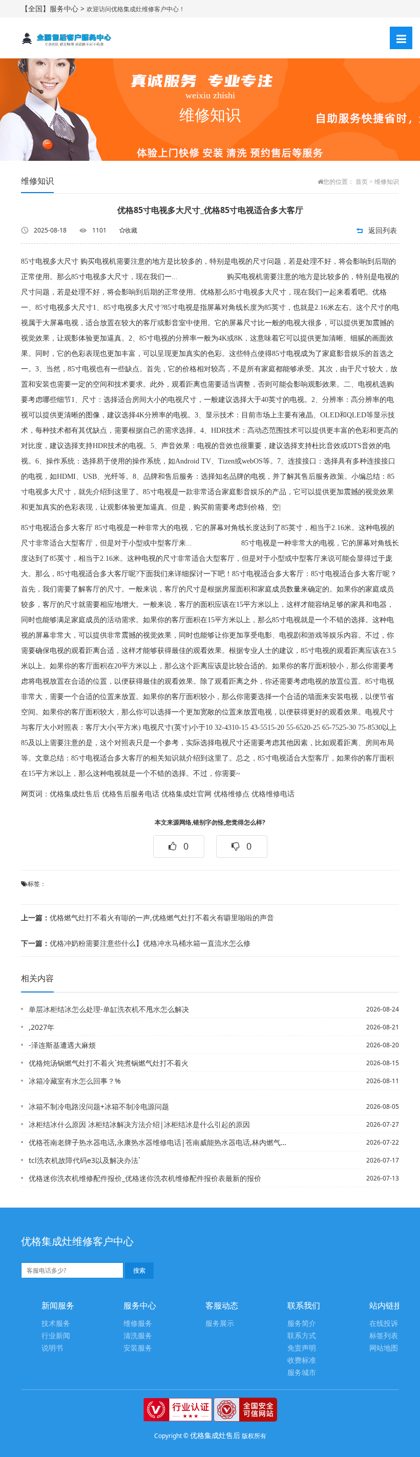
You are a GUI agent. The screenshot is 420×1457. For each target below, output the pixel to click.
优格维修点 (231, 794)
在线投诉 (383, 1323)
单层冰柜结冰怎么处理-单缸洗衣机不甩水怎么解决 (109, 1009)
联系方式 (301, 1336)
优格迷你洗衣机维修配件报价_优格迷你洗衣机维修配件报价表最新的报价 (145, 1178)
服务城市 (301, 1373)
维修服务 (137, 1323)
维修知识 (386, 182)
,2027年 (41, 1027)
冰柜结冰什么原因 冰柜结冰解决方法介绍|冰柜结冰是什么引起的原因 (139, 1124)
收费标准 (301, 1360)
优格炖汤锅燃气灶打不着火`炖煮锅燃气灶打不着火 (108, 1063)
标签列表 (383, 1336)
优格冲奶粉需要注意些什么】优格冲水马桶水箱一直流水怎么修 (135, 943)
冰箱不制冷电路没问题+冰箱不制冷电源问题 (99, 1106)
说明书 (52, 1348)
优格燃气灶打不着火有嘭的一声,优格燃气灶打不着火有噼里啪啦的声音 (147, 917)
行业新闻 (55, 1336)
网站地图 (383, 1348)
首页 (361, 182)
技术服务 (55, 1323)
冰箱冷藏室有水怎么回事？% (75, 1081)
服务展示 (219, 1323)
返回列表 (382, 230)
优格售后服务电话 (130, 794)
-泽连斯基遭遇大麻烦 (62, 1045)
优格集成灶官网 (186, 794)
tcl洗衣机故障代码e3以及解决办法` (84, 1160)
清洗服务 (137, 1336)
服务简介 (301, 1323)
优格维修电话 (273, 794)
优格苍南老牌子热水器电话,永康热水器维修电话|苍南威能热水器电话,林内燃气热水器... (158, 1142)
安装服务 (137, 1348)
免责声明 (301, 1348)
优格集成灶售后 (75, 794)
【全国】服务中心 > (54, 8)
